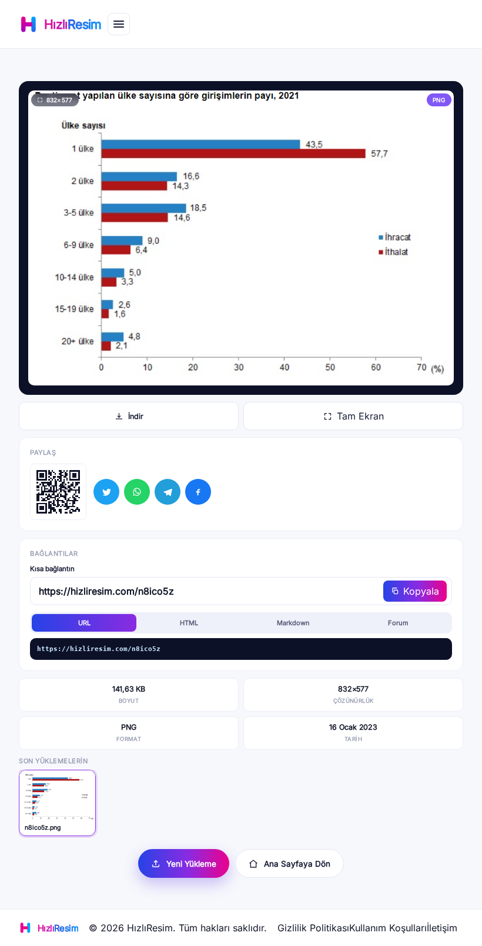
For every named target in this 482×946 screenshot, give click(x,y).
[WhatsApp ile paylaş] (137, 492)
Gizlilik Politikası (313, 928)
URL (84, 623)
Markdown (293, 623)
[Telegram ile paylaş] (167, 492)
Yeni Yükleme (191, 863)
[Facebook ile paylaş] (198, 492)
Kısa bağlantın (52, 569)
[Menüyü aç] (119, 24)
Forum (398, 623)
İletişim (442, 928)
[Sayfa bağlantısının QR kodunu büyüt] (58, 492)
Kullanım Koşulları (388, 928)
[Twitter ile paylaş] (106, 492)
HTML (189, 623)
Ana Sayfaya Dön (297, 863)
